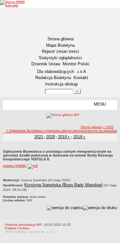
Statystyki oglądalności (60, 57)
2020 (50, 136)
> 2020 (108, 127)
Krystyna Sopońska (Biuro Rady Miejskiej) (63, 184)
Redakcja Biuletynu (53, 77)
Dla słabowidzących (55, 71)
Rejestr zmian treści (60, 51)
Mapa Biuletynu (60, 45)
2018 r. (79, 136)
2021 (38, 136)
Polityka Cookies (17, 228)
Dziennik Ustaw (45, 63)
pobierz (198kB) (15, 165)
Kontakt (81, 77)
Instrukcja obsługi (61, 84)
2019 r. (64, 136)
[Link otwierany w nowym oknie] (18, 3)
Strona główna (60, 38)
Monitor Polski (76, 63)
